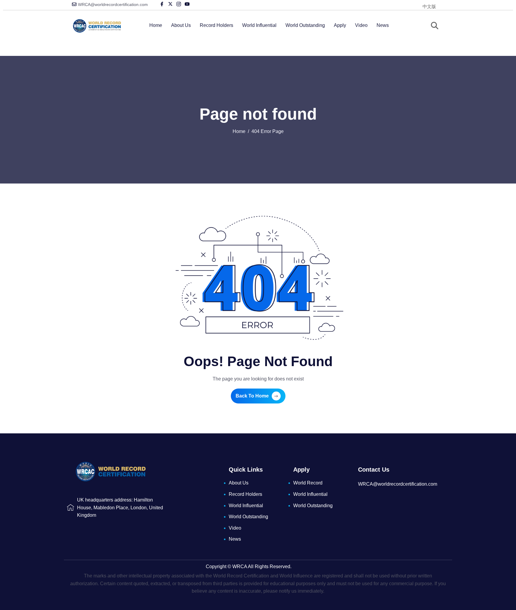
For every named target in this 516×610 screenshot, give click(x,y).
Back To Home (252, 395)
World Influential (259, 25)
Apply (340, 25)
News (383, 25)
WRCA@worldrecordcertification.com (113, 4)
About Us (181, 25)
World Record (307, 482)
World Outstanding (305, 25)
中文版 (429, 6)
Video (361, 25)
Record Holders (216, 25)
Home (155, 25)
